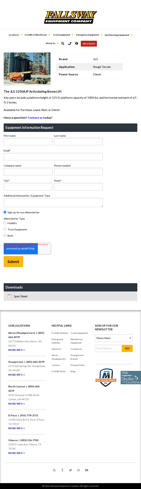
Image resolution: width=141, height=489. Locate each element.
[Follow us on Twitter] (70, 470)
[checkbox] (53, 230)
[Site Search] (64, 43)
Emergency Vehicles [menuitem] (57, 341)
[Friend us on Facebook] (62, 470)
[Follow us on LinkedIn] (79, 470)
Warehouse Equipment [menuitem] (76, 341)
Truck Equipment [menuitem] (79, 333)
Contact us (35, 117)
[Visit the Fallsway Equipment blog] (54, 470)
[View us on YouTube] (87, 470)
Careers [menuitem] (56, 365)
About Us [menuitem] (56, 349)
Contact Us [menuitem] (76, 349)
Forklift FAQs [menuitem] (59, 371)
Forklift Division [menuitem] (60, 333)
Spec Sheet (21, 296)
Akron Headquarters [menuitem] (59, 357)
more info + (16, 349)
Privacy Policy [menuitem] (77, 365)
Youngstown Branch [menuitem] (77, 357)
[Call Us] (71, 43)
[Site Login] (78, 43)
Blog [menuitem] (72, 371)
